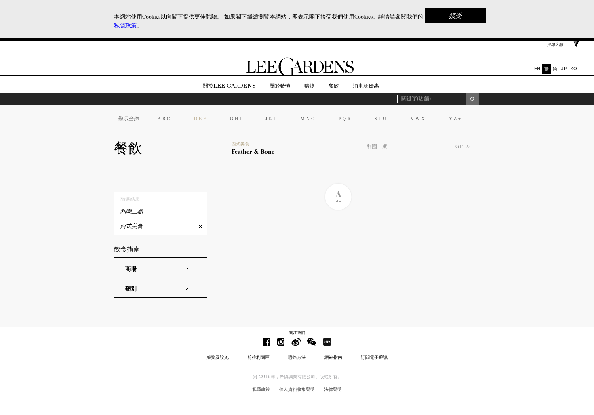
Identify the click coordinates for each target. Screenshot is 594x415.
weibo (296, 342)
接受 (455, 15)
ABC (164, 118)
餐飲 (334, 85)
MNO (308, 118)
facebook (266, 342)
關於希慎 (280, 85)
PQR (345, 118)
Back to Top (338, 196)
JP (564, 68)
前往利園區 (258, 357)
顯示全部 (128, 118)
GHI (236, 118)
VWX (418, 118)
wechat (311, 342)
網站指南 (333, 357)
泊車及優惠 (366, 85)
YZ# (455, 118)
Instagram (281, 342)
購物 (309, 85)
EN (537, 68)
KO (574, 68)
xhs (327, 342)
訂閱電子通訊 (374, 357)
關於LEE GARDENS (229, 85)
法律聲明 (333, 389)
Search (472, 99)
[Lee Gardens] (297, 74)
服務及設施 (217, 357)
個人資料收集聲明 (297, 389)
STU (381, 118)
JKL (271, 118)
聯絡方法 (297, 357)
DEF (200, 118)
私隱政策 (261, 389)
